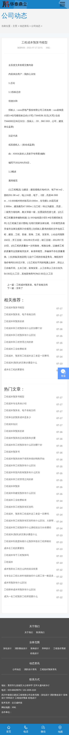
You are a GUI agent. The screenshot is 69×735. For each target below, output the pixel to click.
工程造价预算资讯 (48, 669)
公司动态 (35, 26)
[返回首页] (14, 3)
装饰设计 (34, 648)
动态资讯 (24, 26)
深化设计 (7, 648)
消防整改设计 (21, 648)
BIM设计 (46, 648)
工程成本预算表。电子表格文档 (32, 284)
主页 (15, 26)
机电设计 (34, 653)
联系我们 (40, 632)
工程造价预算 (59, 648)
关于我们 (29, 632)
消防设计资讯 (30, 669)
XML (14, 707)
